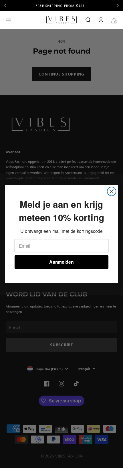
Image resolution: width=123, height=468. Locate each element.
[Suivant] (118, 5)
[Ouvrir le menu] (8, 20)
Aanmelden (61, 262)
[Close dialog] (111, 191)
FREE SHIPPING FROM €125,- (61, 5)
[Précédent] (10, 5)
